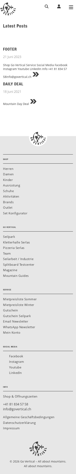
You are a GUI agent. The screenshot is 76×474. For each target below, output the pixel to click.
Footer (10, 49)
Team (7, 253)
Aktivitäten (11, 196)
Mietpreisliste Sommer (20, 299)
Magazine (10, 270)
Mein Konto (11, 332)
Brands (8, 202)
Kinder (8, 180)
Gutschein (10, 310)
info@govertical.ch (17, 409)
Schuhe (8, 191)
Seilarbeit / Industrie (18, 259)
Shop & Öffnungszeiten (20, 396)
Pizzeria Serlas (14, 248)
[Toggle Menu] (71, 8)
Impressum (11, 428)
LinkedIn (15, 373)
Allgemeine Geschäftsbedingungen (29, 417)
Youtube (14, 367)
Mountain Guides (16, 276)
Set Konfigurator (15, 213)
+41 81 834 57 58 (15, 404)
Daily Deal (13, 83)
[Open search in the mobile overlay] (47, 6)
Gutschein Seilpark (17, 316)
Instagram (16, 362)
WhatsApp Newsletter (19, 327)
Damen (8, 174)
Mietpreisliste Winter (18, 305)
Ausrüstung (11, 185)
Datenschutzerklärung (19, 423)
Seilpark (9, 237)
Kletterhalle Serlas (16, 242)
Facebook (15, 356)
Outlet (7, 207)
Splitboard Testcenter (18, 264)
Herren (8, 169)
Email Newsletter (15, 321)
